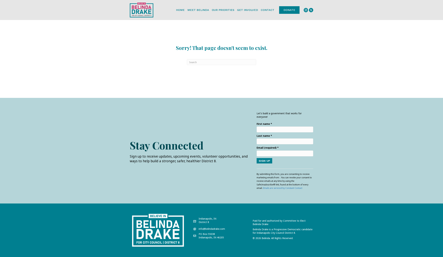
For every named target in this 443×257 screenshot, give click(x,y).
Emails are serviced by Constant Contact (282, 188)
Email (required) (268, 147)
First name (264, 123)
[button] (306, 10)
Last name (264, 135)
